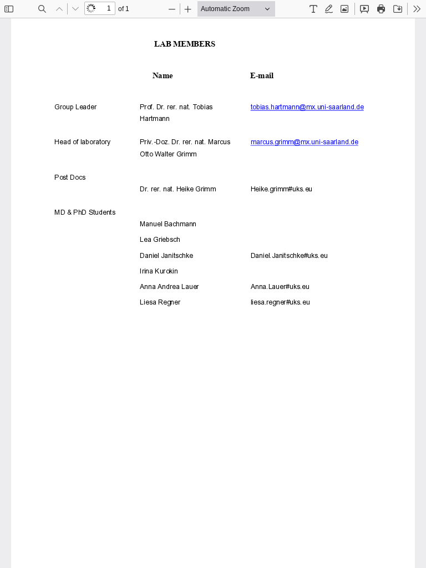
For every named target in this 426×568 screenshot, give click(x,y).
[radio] (313, 9)
